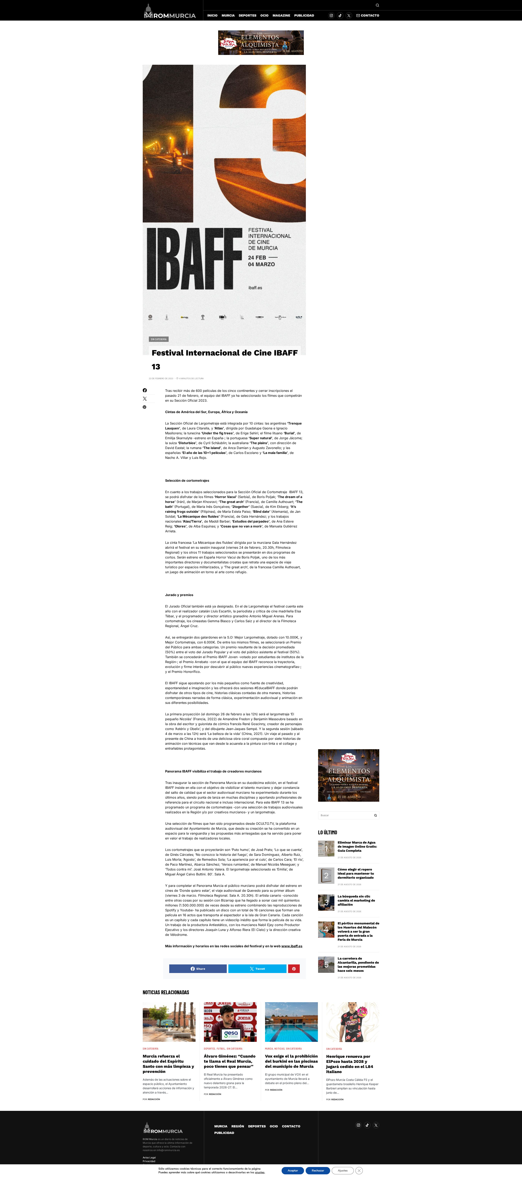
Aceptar (293, 1171)
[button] (377, 5)
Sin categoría (159, 339)
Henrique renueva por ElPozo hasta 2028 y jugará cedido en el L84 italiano (349, 1064)
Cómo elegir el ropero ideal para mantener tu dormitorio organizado (356, 873)
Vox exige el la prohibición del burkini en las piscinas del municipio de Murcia (291, 1061)
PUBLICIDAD (224, 1133)
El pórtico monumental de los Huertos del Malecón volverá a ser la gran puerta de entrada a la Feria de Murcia (358, 931)
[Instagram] (331, 15)
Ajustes (343, 1171)
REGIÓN (237, 1126)
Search (375, 815)
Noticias (279, 1048)
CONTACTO (291, 1126)
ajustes (259, 1172)
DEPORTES (209, 1048)
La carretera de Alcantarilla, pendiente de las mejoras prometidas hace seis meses (358, 964)
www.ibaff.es (291, 946)
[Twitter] (349, 15)
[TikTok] (340, 15)
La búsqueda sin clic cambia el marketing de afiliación (356, 900)
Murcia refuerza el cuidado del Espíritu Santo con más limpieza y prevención (168, 1064)
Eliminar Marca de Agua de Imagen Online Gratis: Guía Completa (357, 846)
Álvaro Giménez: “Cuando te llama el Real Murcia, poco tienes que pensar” (229, 1061)
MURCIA (269, 1048)
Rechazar (318, 1171)
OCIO (274, 1126)
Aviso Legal (149, 1157)
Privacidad (149, 1161)
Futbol (221, 1048)
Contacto (370, 15)
